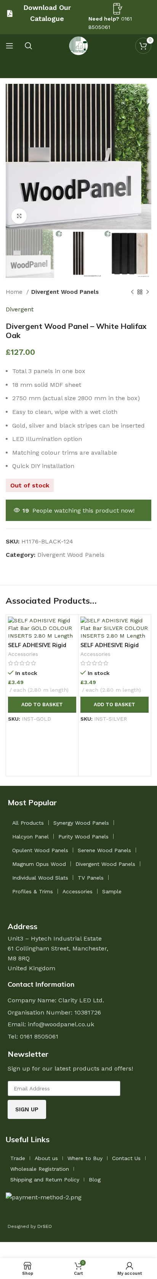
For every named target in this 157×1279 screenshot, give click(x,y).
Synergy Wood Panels (81, 823)
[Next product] (147, 292)
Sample (112, 891)
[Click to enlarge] (19, 216)
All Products (28, 823)
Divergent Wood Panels (65, 291)
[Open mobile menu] (9, 45)
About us (46, 1158)
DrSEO (44, 1226)
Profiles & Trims (32, 891)
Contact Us (126, 1158)
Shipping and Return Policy (44, 1179)
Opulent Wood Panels (40, 850)
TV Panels (91, 878)
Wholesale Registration (39, 1169)
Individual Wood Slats (40, 878)
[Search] (28, 45)
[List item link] (78, 1037)
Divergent (20, 309)
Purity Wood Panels (83, 836)
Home (15, 291)
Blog (95, 1179)
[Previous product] (132, 292)
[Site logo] (78, 45)
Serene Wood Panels (104, 850)
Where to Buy (85, 1158)
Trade (17, 1158)
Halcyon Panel (30, 836)
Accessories (23, 654)
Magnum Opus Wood (39, 864)
